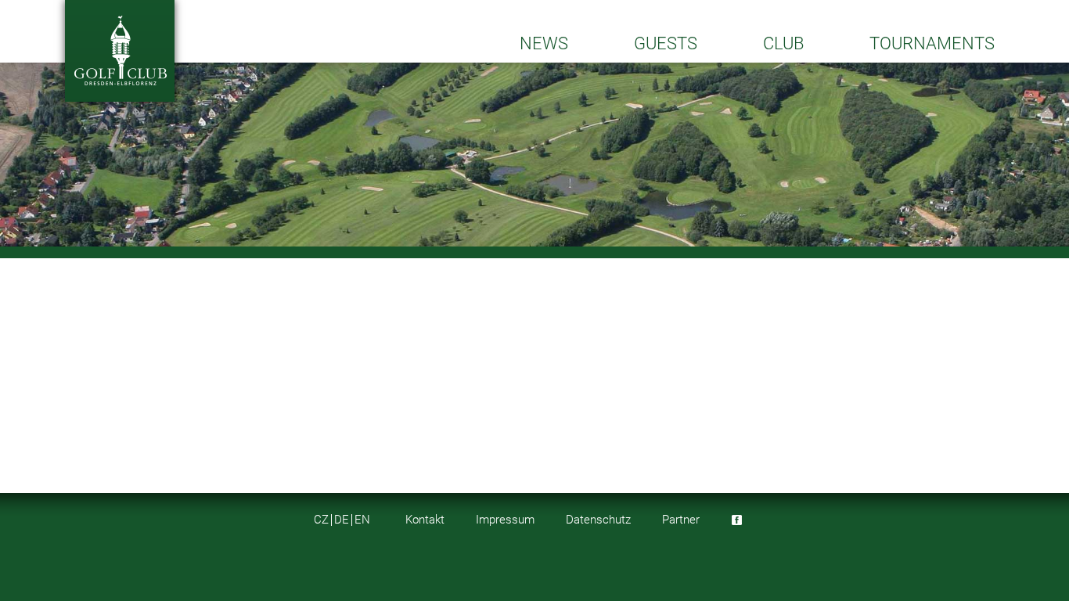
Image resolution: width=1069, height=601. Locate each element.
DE (341, 520)
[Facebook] (736, 520)
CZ (321, 520)
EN (362, 520)
